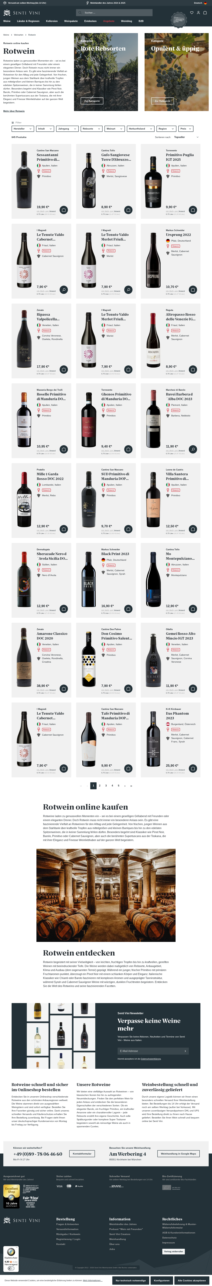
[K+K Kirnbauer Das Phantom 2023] (153, 737)
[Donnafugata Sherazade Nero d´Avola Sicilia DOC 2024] (24, 577)
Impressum (168, 1242)
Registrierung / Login (68, 1239)
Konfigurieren (162, 1280)
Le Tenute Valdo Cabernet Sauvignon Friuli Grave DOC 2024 (51, 715)
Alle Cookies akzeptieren (192, 1280)
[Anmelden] (185, 1051)
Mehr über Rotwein (14, 111)
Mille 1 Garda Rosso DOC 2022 (50, 476)
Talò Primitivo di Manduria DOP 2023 (115, 715)
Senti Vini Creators (119, 1234)
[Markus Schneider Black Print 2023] (89, 577)
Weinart (111, 128)
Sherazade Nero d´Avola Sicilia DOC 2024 (52, 556)
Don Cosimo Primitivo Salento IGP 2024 (116, 636)
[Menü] (17, 1248)
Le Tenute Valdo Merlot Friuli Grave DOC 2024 (115, 317)
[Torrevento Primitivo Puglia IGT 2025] (153, 178)
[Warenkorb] (205, 12)
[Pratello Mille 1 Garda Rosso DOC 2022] (24, 497)
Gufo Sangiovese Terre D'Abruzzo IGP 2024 (115, 157)
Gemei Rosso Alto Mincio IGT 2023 (180, 636)
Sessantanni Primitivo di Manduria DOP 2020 (49, 157)
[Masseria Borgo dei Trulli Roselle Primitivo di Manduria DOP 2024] (24, 417)
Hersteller (19, 128)
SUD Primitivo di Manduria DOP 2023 (115, 476)
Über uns (114, 1244)
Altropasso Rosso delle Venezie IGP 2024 (180, 317)
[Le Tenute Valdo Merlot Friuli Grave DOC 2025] (89, 258)
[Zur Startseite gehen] (21, 12)
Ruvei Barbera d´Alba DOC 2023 (179, 396)
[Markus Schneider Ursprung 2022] (153, 258)
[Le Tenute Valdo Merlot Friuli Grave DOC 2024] (89, 338)
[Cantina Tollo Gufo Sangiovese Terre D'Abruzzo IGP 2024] (89, 178)
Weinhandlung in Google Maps (178, 1153)
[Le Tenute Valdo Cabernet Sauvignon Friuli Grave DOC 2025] (24, 258)
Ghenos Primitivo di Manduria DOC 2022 (116, 396)
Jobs (112, 1249)
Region (163, 128)
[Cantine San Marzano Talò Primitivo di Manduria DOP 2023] (89, 737)
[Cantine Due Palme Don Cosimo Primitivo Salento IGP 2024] (89, 657)
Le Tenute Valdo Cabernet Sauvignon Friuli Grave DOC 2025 (51, 237)
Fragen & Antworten (67, 1224)
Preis (183, 128)
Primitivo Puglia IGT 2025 (180, 157)
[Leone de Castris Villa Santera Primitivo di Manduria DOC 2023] (153, 497)
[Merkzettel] (192, 12)
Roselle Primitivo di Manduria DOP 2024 (51, 396)
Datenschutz (169, 1237)
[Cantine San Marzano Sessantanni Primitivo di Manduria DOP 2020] (24, 178)
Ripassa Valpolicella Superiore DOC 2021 (49, 317)
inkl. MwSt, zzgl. (46, 211)
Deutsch (198, 3)
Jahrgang (63, 128)
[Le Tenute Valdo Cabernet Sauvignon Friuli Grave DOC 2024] (24, 737)
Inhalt (41, 128)
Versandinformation (67, 1229)
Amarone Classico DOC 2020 (52, 636)
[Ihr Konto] (198, 12)
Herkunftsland (137, 128)
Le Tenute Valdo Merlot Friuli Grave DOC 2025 (115, 237)
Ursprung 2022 (178, 235)
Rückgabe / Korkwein (68, 1234)
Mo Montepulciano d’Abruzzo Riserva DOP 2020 (181, 556)
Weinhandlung (117, 1239)
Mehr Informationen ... (93, 1280)
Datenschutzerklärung (151, 1059)
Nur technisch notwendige (131, 1280)
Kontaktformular (82, 1153)
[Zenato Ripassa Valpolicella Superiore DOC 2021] (24, 338)
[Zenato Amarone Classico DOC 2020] (24, 657)
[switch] (11, 1268)
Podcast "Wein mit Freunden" (126, 1229)
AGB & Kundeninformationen (178, 1232)
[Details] (64, 290)
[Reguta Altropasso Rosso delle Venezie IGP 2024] (153, 338)
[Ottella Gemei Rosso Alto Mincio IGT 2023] (153, 657)
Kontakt (60, 1244)
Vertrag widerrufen (173, 1251)
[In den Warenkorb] (64, 210)
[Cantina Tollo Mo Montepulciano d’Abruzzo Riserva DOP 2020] (153, 577)
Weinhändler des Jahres (123, 1224)
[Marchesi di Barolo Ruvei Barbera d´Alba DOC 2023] (153, 417)
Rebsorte (88, 128)
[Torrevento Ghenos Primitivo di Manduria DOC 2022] (89, 417)
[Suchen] (79, 12)
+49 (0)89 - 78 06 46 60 (37, 1154)
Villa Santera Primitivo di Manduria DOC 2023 (178, 476)
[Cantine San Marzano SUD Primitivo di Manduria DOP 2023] (89, 497)
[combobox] (200, 3)
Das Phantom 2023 (177, 715)
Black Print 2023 (115, 554)
